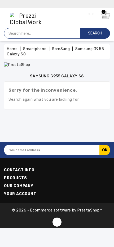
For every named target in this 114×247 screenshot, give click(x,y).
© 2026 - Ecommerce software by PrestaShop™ (57, 210)
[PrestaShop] (17, 64)
